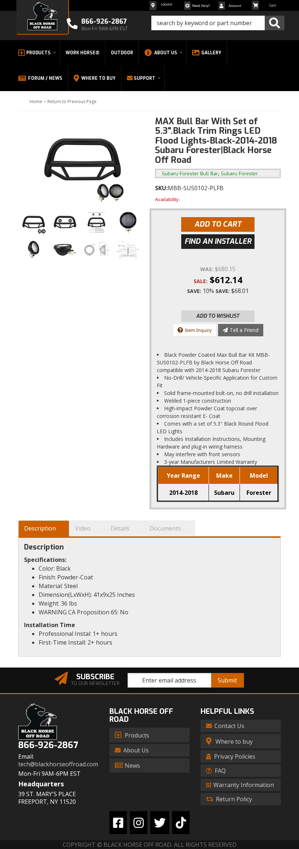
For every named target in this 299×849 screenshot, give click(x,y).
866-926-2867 (48, 745)
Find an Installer (218, 241)
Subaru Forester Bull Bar (190, 174)
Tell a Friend (244, 329)
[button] (217, 23)
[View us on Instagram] (138, 822)
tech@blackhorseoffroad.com (58, 764)
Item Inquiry (198, 330)
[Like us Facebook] (118, 822)
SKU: (161, 188)
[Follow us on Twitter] (159, 822)
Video (82, 528)
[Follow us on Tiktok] (181, 822)
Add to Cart (217, 224)
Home (36, 101)
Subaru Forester (239, 174)
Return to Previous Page (72, 101)
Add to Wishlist (218, 316)
